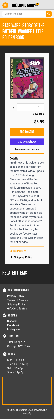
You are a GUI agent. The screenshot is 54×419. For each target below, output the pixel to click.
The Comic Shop (24, 410)
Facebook (13, 325)
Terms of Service (17, 300)
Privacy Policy (15, 296)
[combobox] (23, 14)
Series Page (16, 250)
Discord (11, 321)
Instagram (13, 329)
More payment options (27, 149)
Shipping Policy (16, 304)
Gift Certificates (17, 308)
